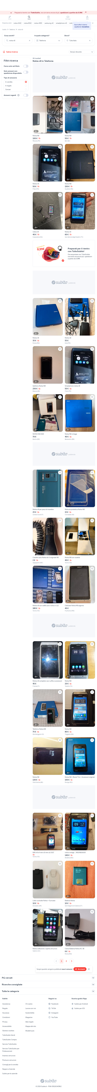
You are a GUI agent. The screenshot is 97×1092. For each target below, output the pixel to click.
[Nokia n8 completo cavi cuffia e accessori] (48, 664)
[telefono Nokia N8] (48, 369)
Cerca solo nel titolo (12, 66)
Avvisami (81, 969)
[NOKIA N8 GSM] (48, 417)
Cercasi (8, 89)
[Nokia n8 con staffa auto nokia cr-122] (48, 589)
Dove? (67, 36)
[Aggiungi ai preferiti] (60, 99)
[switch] (25, 66)
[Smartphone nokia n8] (80, 369)
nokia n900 (38, 23)
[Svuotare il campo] (30, 40)
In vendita (8, 82)
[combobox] (18, 40)
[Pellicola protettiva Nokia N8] (80, 493)
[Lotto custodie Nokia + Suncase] (48, 884)
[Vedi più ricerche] (93, 23)
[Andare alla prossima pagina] (71, 961)
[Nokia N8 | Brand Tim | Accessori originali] (80, 760)
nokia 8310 (27, 23)
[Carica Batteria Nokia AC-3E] (80, 932)
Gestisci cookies (8, 1031)
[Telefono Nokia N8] (48, 712)
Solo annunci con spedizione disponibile (13, 72)
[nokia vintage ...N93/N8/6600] (80, 836)
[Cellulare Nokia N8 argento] (80, 589)
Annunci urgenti (10, 95)
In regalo (8, 86)
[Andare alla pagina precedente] (56, 961)
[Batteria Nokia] (80, 884)
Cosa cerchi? (9, 36)
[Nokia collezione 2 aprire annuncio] (48, 932)
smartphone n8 (61, 23)
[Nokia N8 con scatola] (80, 541)
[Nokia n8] (48, 167)
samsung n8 (49, 23)
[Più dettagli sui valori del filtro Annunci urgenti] (18, 95)
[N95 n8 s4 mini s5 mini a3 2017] (48, 836)
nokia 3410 (17, 23)
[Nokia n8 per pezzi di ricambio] (48, 493)
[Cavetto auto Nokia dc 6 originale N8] (48, 541)
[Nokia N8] (48, 119)
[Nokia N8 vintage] (80, 417)
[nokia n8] (48, 215)
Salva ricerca (12, 52)
